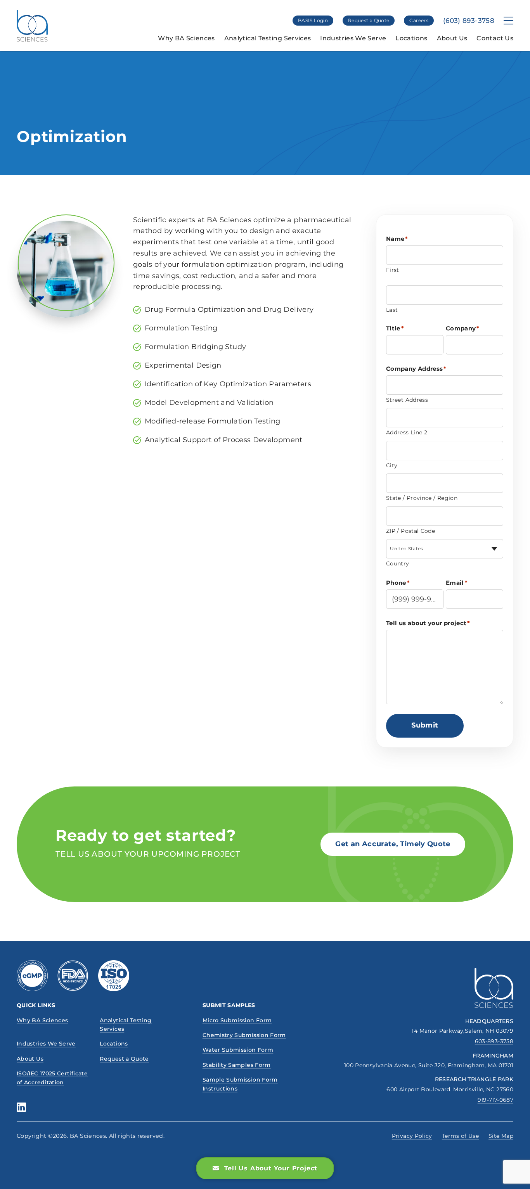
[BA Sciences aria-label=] (494, 988)
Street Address (407, 399)
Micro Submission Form (237, 1020)
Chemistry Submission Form (244, 1035)
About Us (452, 38)
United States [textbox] (406, 548)
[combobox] (444, 548)
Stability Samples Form (237, 1064)
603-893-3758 (494, 1041)
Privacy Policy (412, 1135)
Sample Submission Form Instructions (240, 1084)
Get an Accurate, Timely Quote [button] (392, 844)
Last (392, 309)
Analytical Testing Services (267, 38)
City (391, 465)
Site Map (500, 1135)
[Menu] (508, 20)
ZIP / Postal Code (410, 530)
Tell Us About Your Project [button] (271, 1168)
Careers (418, 20)
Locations (411, 38)
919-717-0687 (495, 1099)
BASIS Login (313, 20)
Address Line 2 (406, 432)
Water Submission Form (238, 1049)
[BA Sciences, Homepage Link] (32, 25)
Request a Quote (368, 20)
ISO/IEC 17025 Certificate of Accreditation (52, 1077)
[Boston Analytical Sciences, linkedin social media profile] (21, 1107)
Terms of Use (460, 1135)
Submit (424, 725)
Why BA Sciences (186, 38)
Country (397, 563)
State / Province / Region (421, 497)
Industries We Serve (353, 38)
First (392, 269)
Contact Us (494, 38)
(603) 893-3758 (468, 20)
